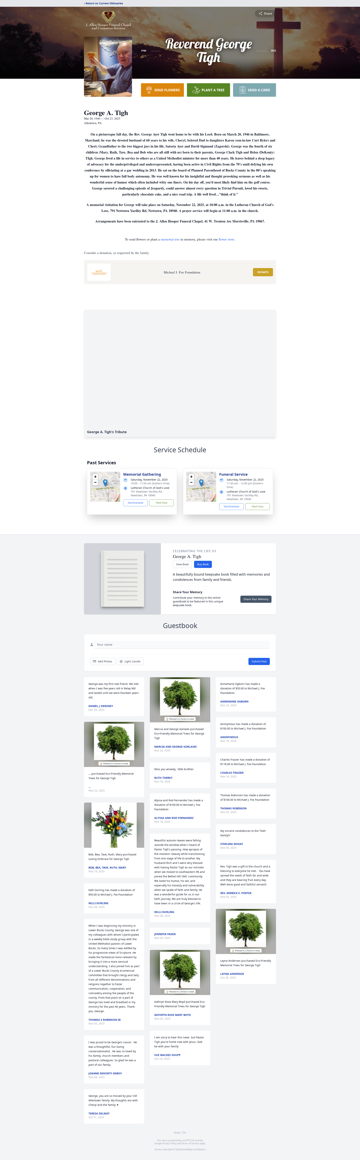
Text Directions (135, 502)
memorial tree (170, 239)
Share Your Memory (256, 599)
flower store (226, 239)
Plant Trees (161, 502)
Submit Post (259, 661)
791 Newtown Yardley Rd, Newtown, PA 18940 (147, 493)
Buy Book (203, 564)
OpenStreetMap (184, 1149)
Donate (262, 272)
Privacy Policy (169, 1143)
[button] (105, 483)
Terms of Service (190, 1143)
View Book (182, 564)
